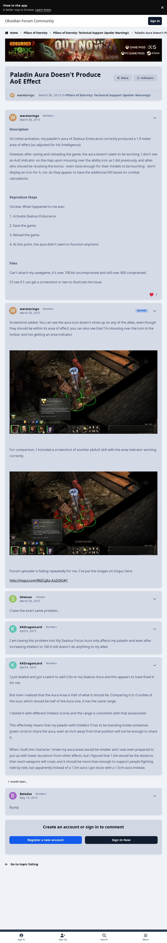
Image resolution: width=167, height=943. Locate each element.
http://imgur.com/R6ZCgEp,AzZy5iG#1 (39, 580)
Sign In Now (121, 840)
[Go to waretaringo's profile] (12, 95)
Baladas (26, 794)
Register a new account (45, 840)
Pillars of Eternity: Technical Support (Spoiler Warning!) (108, 95)
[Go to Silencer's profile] (13, 599)
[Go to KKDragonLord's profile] (13, 629)
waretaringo (25, 95)
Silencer (26, 597)
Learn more (8, 7)
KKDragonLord (31, 627)
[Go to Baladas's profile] (13, 796)
